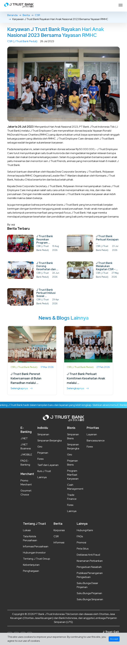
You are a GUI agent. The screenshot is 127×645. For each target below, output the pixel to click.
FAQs (80, 536)
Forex (40, 459)
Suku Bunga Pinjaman (89, 593)
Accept (114, 638)
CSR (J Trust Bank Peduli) (22, 41)
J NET (24, 438)
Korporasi (59, 530)
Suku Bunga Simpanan (90, 599)
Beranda (12, 15)
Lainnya (42, 477)
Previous (13, 81)
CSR (37, 15)
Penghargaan (31, 571)
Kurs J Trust (44, 471)
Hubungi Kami (85, 530)
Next (114, 81)
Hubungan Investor (34, 552)
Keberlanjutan (31, 565)
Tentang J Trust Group (36, 558)
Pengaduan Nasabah (89, 567)
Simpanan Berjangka (49, 440)
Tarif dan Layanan (48, 465)
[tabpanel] (63, 84)
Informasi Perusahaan (35, 546)
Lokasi (27, 530)
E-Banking (26, 430)
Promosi (81, 542)
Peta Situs (82, 548)
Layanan (92, 434)
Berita (26, 15)
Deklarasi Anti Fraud (88, 554)
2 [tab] (65, 118)
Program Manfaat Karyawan (73, 474)
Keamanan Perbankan (90, 561)
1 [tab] (62, 118)
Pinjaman (42, 452)
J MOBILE (26, 454)
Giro (39, 446)
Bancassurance (96, 440)
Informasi (59, 542)
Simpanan (43, 434)
